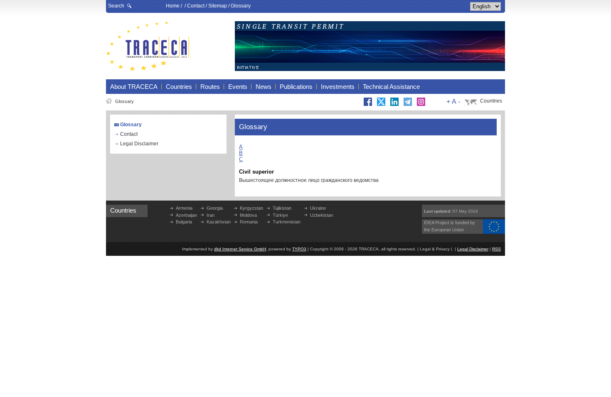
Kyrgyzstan (251, 208)
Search (116, 6)
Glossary (241, 6)
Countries (491, 101)
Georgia (215, 208)
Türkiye (280, 215)
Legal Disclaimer (139, 144)
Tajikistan (282, 208)
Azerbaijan (186, 215)
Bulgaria (184, 221)
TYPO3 (299, 249)
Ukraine (318, 208)
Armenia (184, 208)
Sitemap (217, 6)
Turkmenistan (287, 221)
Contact (195, 6)
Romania (249, 221)
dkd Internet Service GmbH (240, 249)
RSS (496, 249)
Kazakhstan (219, 221)
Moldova (248, 215)
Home (173, 6)
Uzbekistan (321, 215)
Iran (210, 215)
